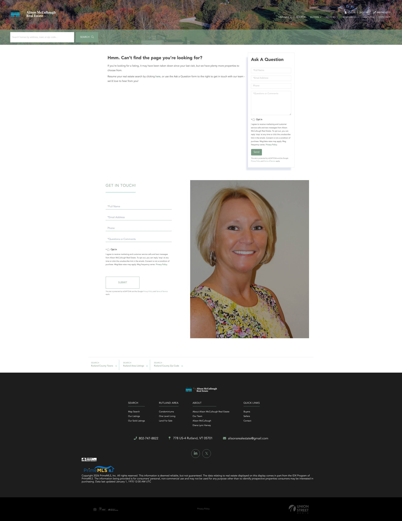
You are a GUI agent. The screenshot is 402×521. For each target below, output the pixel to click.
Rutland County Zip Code (166, 366)
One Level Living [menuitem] (167, 416)
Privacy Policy (271, 145)
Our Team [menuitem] (197, 416)
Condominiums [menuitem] (166, 412)
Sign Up (363, 13)
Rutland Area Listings (133, 366)
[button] (87, 37)
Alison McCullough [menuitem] (202, 421)
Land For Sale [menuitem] (165, 421)
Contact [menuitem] (384, 17)
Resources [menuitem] (350, 17)
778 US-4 (192, 438)
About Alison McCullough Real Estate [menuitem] (211, 412)
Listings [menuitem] (284, 17)
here (157, 76)
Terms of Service (269, 161)
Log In (351, 13)
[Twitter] (206, 453)
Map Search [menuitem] (134, 412)
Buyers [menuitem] (314, 17)
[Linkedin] (195, 453)
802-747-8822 (383, 12)
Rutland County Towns (102, 366)
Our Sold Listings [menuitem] (136, 421)
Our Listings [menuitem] (134, 416)
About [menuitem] (368, 17)
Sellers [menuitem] (331, 17)
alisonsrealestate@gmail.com (248, 438)
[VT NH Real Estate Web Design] (299, 509)
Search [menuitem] (301, 17)
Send (256, 152)
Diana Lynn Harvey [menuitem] (202, 425)
